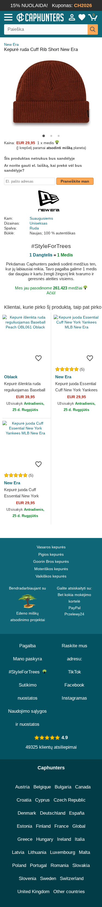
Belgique (42, 787)
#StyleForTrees (25, 672)
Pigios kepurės (51, 554)
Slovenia (27, 878)
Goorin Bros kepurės (51, 561)
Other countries (69, 891)
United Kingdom (33, 891)
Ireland (64, 839)
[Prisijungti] (72, 17)
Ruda (34, 228)
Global (78, 826)
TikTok (74, 672)
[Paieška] (93, 29)
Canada (83, 787)
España (76, 813)
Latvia (18, 852)
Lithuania (37, 852)
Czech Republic (70, 800)
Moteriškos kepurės (51, 569)
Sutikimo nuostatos (28, 691)
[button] (43, 136)
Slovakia (81, 865)
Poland (19, 865)
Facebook (74, 685)
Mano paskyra (27, 658)
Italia (80, 839)
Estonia (24, 826)
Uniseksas (38, 223)
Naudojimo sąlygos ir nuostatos (27, 718)
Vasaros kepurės (51, 547)
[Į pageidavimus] (38, 358)
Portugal (38, 865)
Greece (24, 839)
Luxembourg (62, 852)
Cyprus (42, 800)
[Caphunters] (29, 17)
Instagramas (74, 698)
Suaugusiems (41, 218)
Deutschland (52, 813)
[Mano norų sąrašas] (82, 17)
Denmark (27, 813)
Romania (60, 865)
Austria (22, 787)
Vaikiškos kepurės (51, 576)
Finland (43, 826)
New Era (11, 44)
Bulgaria (63, 787)
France (61, 826)
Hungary (44, 839)
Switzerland (72, 878)
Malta (84, 852)
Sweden (48, 878)
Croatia (24, 800)
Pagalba (27, 645)
